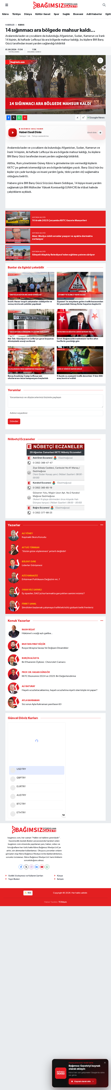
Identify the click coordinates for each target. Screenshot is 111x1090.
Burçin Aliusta (30, 658)
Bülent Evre (29, 562)
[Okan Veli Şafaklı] (13, 591)
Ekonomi (78, 14)
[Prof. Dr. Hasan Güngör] (13, 674)
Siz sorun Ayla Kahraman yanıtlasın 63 (41, 704)
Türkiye (16, 14)
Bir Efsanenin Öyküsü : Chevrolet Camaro (43, 662)
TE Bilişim (62, 902)
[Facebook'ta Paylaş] (9, 117)
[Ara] (104, 5)
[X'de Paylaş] (13, 117)
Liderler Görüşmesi (32, 565)
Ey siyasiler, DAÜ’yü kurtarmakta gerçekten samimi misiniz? (53, 593)
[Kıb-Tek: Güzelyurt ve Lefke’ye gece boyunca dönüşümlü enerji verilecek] (31, 323)
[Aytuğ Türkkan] (13, 549)
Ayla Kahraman (30, 700)
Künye (60, 876)
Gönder (14, 421)
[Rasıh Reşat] (13, 631)
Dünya (28, 14)
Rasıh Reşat (28, 630)
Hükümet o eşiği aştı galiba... (37, 633)
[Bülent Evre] (13, 563)
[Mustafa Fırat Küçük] (13, 646)
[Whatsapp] (47, 866)
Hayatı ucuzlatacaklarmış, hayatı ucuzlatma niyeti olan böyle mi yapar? (59, 690)
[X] (26, 866)
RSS (29, 893)
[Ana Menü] (6, 5)
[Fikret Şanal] (13, 605)
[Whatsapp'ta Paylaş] (19, 117)
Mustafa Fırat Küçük (33, 644)
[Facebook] (21, 866)
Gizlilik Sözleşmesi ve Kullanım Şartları (25, 876)
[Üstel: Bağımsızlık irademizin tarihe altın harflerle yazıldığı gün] (80, 323)
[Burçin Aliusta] (13, 660)
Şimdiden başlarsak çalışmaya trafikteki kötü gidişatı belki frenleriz (57, 607)
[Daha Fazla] (24, 117)
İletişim (60, 879)
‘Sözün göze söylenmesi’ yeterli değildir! (44, 551)
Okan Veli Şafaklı (32, 590)
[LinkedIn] (36, 866)
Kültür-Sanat (42, 14)
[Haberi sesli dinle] (12, 132)
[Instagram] (31, 866)
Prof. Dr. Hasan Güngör (36, 672)
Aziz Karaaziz (30, 576)
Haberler (9, 25)
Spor (56, 14)
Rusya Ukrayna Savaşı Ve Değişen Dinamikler (45, 648)
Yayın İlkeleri (14, 879)
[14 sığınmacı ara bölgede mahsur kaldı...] (55, 84)
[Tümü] (101, 525)
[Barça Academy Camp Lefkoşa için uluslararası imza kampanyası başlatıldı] (31, 360)
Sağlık (66, 14)
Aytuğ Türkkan (30, 547)
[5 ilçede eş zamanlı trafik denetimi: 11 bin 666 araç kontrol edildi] (80, 360)
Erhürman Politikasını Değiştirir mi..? (41, 579)
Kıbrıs (5, 14)
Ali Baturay (28, 686)
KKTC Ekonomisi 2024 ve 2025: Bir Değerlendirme (49, 676)
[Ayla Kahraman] (13, 702)
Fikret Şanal (29, 604)
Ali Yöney (27, 533)
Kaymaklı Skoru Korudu (34, 537)
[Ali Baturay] (13, 688)
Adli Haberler (94, 14)
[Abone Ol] (95, 117)
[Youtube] (41, 866)
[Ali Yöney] (13, 535)
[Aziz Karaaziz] (13, 577)
